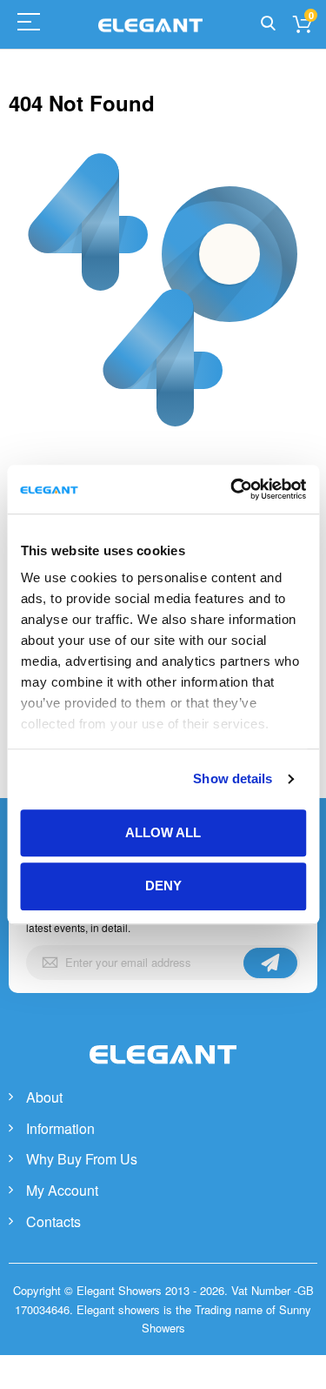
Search (268, 24)
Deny (163, 886)
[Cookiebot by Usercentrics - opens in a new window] (232, 489)
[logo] (163, 1072)
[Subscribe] (270, 963)
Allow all (163, 832)
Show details (232, 778)
